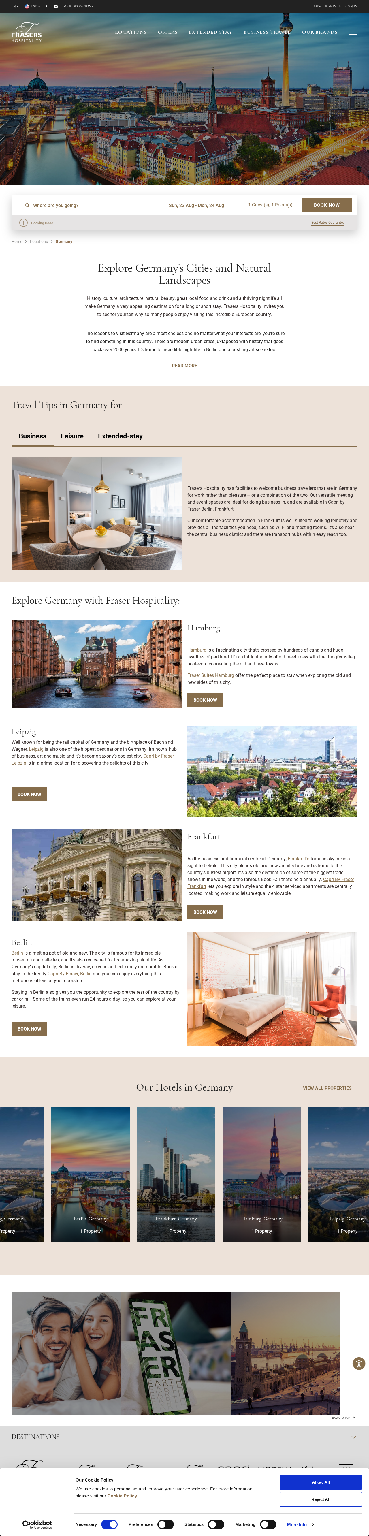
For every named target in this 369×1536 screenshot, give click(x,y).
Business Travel (267, 32)
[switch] (165, 1524)
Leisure (72, 436)
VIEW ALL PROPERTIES (327, 1088)
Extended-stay (120, 436)
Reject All (320, 1499)
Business (32, 436)
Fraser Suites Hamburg (210, 675)
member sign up (328, 6)
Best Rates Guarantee (327, 222)
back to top (341, 1418)
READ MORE (184, 365)
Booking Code (42, 223)
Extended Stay (210, 32)
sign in (351, 6)
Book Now (205, 700)
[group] (66, 1353)
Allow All (321, 1482)
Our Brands (320, 32)
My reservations (78, 6)
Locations (131, 32)
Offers (168, 32)
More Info (297, 1524)
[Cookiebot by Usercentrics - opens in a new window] (37, 1524)
